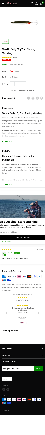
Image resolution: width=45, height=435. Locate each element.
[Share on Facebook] (28, 98)
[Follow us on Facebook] (3, 389)
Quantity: (5, 84)
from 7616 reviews (22, 300)
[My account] (36, 3)
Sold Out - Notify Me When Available (22, 91)
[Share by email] (41, 98)
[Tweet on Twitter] (37, 98)
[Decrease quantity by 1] (12, 84)
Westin (4, 64)
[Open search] (32, 3)
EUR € (5, 379)
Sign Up (38, 368)
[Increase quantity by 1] (23, 84)
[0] (41, 3)
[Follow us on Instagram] (7, 389)
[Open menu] (3, 3)
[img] (6, 250)
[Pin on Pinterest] (33, 98)
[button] (7, 57)
